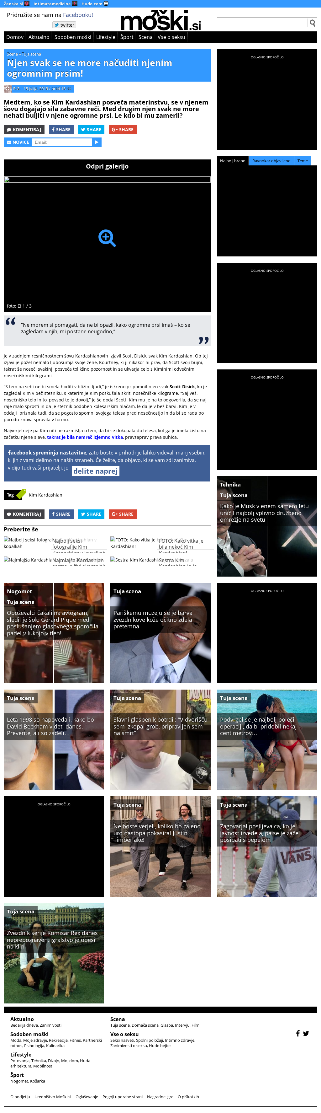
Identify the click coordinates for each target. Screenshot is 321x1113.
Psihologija (34, 1045)
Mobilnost (42, 1066)
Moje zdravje (35, 1040)
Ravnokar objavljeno (271, 161)
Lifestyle (105, 37)
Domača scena (145, 1025)
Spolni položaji (149, 1040)
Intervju (182, 1025)
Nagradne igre (160, 1097)
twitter (67, 25)
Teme (302, 161)
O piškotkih (188, 1097)
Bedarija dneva (24, 1025)
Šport (127, 37)
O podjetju (20, 1097)
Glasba (166, 1025)
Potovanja (19, 1060)
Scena (146, 37)
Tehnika (230, 484)
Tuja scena (31, 54)
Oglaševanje (87, 1097)
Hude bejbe (160, 1045)
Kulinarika (55, 1045)
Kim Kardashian (45, 495)
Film (195, 1025)
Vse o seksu (171, 37)
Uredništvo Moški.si (52, 1097)
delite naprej (95, 471)
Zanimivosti (50, 1025)
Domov (15, 37)
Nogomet (19, 591)
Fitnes (75, 1040)
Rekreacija (58, 1040)
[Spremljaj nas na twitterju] (307, 1034)
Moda (15, 1040)
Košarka (37, 1081)
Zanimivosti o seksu (128, 1045)
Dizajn (53, 1060)
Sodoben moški (73, 37)
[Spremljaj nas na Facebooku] (299, 1034)
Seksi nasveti (122, 1040)
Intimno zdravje (179, 1040)
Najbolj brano (232, 161)
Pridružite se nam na (50, 15)
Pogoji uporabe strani (123, 1097)
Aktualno (39, 37)
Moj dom (69, 1060)
